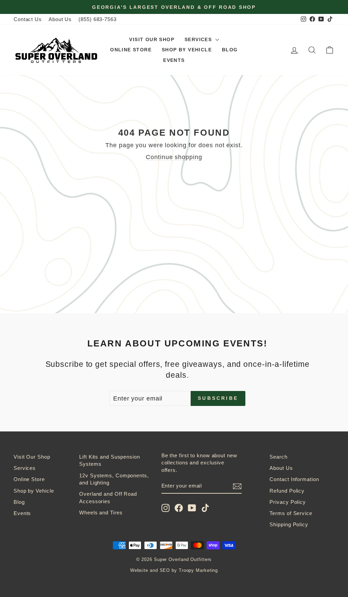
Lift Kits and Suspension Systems (109, 460)
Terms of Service (290, 513)
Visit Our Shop (151, 39)
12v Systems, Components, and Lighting (114, 479)
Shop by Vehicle (187, 49)
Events (174, 60)
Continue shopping (174, 157)
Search (278, 457)
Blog (230, 49)
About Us (60, 19)
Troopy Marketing (198, 570)
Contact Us (28, 19)
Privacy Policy (287, 502)
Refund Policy (286, 491)
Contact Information (294, 479)
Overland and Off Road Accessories (108, 497)
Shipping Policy (288, 524)
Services (199, 39)
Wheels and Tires (100, 512)
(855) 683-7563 (98, 19)
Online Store (131, 49)
